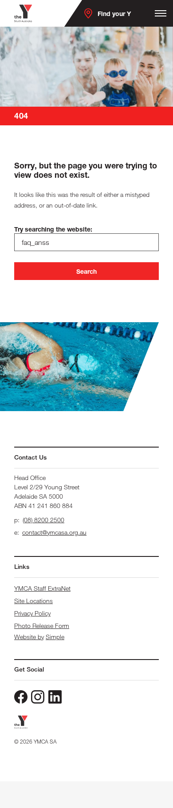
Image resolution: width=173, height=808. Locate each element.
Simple (55, 636)
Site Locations (33, 600)
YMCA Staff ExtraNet (42, 588)
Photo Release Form (41, 625)
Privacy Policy (32, 613)
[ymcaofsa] (37, 697)
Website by (29, 636)
